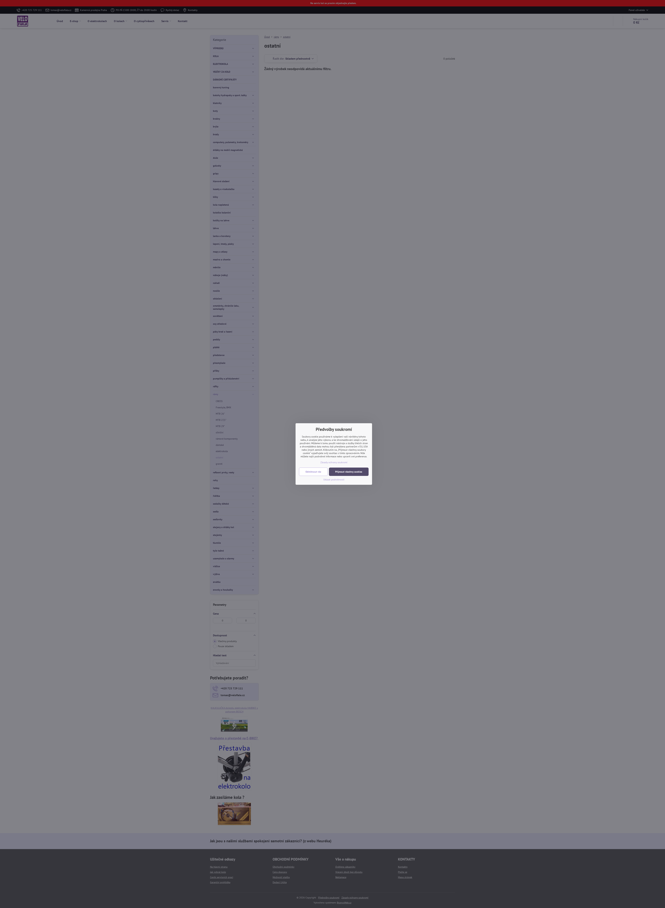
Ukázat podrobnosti (333, 479)
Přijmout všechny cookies (348, 471)
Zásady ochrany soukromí (333, 462)
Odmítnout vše (313, 471)
